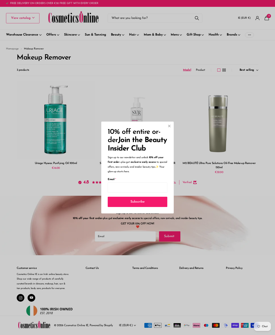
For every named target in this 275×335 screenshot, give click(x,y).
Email (112, 179)
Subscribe (137, 201)
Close (169, 126)
